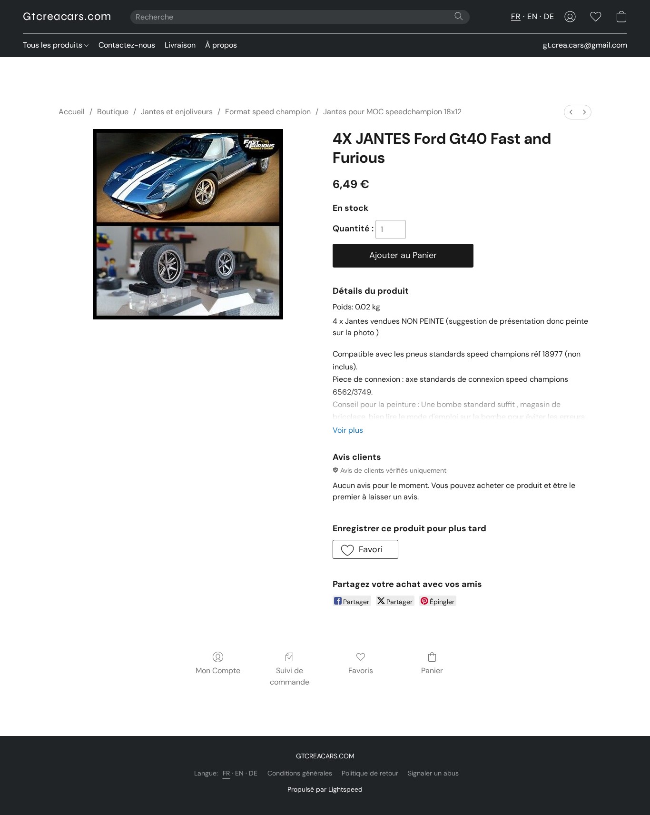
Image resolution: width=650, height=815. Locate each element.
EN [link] (239, 773)
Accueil (72, 112)
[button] (67, 17)
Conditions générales (299, 773)
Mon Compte (218, 671)
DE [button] (549, 16)
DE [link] (253, 773)
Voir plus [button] (348, 430)
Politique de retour (370, 773)
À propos (221, 45)
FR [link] (226, 773)
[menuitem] (571, 112)
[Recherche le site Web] (459, 16)
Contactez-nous (126, 45)
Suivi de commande (289, 676)
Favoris (360, 671)
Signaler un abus (433, 773)
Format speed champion (268, 112)
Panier (432, 671)
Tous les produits (53, 45)
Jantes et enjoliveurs (177, 112)
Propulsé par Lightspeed (325, 789)
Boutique (112, 112)
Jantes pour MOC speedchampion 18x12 (392, 112)
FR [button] (516, 16)
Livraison (180, 45)
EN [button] (532, 16)
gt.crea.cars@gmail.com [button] (585, 45)
